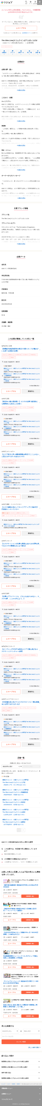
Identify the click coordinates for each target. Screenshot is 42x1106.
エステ (8, 1084)
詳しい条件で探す (34, 1047)
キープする (22, 28)
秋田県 (13, 1084)
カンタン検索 (21, 1042)
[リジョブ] (7, 2)
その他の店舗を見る (34, 385)
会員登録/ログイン (27, 33)
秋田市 (18, 1084)
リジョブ (3, 1084)
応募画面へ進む (30, 896)
